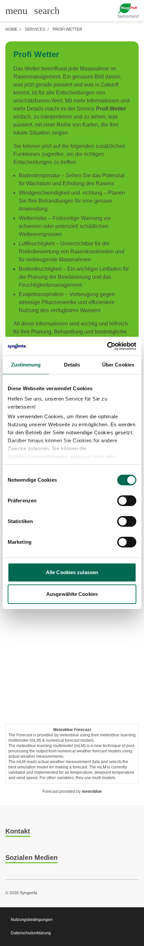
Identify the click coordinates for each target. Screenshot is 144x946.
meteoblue (92, 791)
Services (35, 29)
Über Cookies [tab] (118, 365)
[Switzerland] (128, 8)
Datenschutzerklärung (31, 933)
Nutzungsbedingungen (32, 919)
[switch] (126, 500)
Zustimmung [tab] (26, 365)
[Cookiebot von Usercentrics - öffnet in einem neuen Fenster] (107, 346)
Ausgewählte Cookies (72, 594)
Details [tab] (72, 365)
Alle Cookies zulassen (72, 572)
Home (11, 29)
